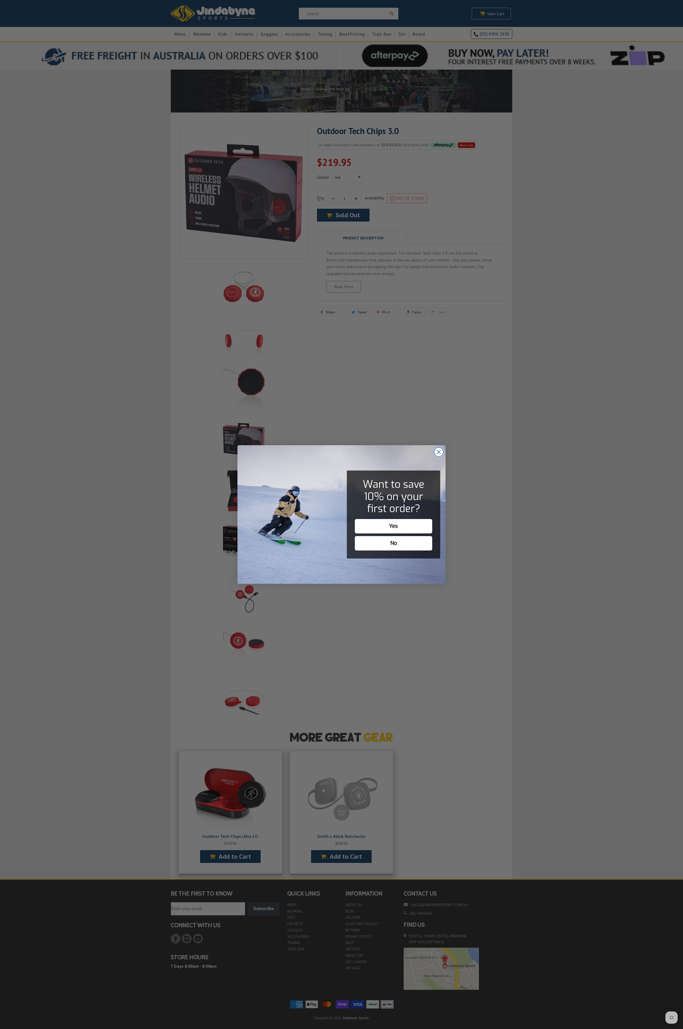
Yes (393, 526)
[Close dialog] (438, 452)
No (393, 543)
